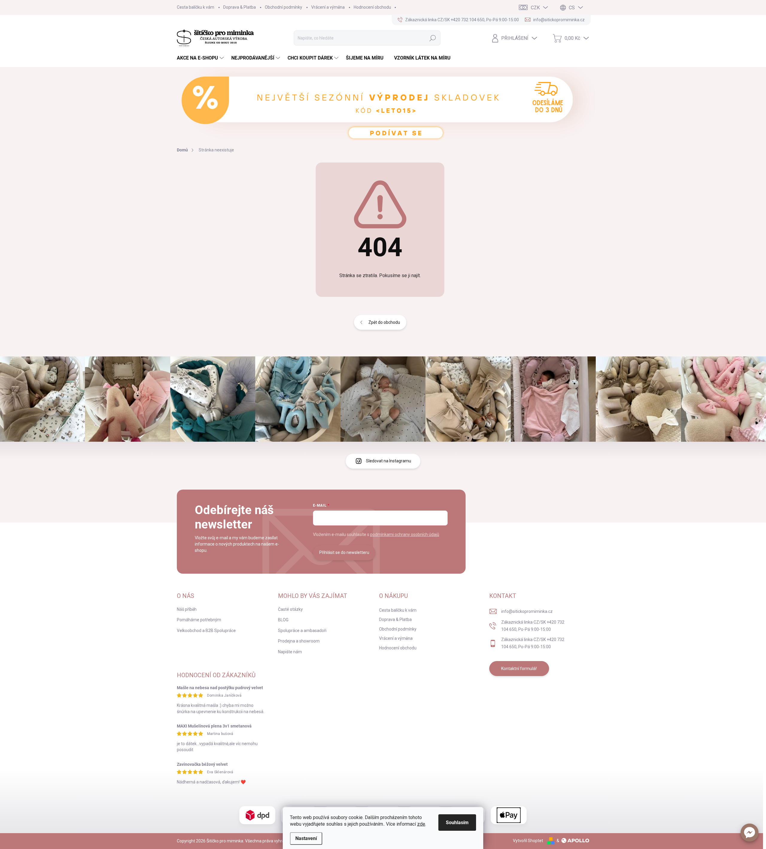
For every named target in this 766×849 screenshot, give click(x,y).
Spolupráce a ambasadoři (302, 630)
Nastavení (306, 838)
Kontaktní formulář (519, 668)
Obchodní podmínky (283, 7)
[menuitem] (201, 58)
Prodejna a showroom (299, 641)
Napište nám (290, 651)
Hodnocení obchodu (372, 7)
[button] (750, 833)
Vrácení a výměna (328, 7)
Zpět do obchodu (384, 322)
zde (421, 824)
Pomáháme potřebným (199, 619)
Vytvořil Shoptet (528, 840)
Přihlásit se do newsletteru (344, 552)
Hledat (433, 38)
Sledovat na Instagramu (388, 460)
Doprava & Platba (239, 7)
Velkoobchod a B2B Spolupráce (206, 630)
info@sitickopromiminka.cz (527, 611)
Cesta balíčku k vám (195, 7)
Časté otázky (290, 609)
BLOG (283, 619)
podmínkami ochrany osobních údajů (404, 534)
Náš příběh (187, 609)
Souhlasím (457, 822)
